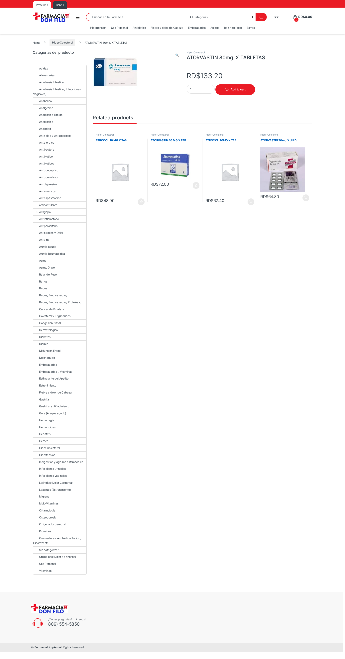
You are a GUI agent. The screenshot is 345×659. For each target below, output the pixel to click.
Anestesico (46, 121)
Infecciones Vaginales (53, 475)
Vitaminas (45, 570)
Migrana (44, 496)
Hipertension (98, 27)
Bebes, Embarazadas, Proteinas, (60, 302)
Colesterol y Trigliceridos (54, 316)
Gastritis (44, 399)
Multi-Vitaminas (48, 503)
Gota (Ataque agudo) (52, 413)
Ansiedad (45, 128)
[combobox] (136, 17)
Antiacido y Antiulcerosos (55, 135)
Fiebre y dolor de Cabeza (167, 27)
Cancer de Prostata (51, 309)
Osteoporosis (47, 517)
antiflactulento (48, 205)
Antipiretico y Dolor (51, 232)
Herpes (43, 441)
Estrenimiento (47, 385)
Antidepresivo (48, 184)
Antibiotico (139, 27)
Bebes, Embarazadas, (53, 295)
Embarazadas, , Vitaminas (55, 371)
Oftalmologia (47, 510)
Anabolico (45, 101)
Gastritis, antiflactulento (54, 406)
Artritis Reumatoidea (52, 253)
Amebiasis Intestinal (51, 82)
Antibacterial (47, 149)
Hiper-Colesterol (62, 42)
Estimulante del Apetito (53, 378)
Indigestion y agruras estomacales (61, 462)
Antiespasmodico (50, 198)
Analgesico (46, 108)
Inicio (276, 17)
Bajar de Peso (233, 27)
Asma (42, 260)
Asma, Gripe (47, 267)
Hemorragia (46, 420)
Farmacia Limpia (46, 647)
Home (36, 42)
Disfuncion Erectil (50, 350)
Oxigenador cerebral (52, 524)
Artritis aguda (47, 246)
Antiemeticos (47, 191)
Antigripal (45, 212)
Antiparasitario (48, 226)
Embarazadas (197, 27)
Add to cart (238, 89)
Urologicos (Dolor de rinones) (57, 556)
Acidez (214, 27)
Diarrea (43, 344)
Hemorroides (47, 427)
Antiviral (44, 239)
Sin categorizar (48, 550)
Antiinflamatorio (49, 219)
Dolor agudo (47, 357)
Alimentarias (47, 75)
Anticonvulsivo (48, 177)
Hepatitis (45, 434)
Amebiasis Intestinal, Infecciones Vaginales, (56, 91)
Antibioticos (46, 163)
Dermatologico (48, 330)
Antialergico (46, 142)
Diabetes (45, 337)
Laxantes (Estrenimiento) (55, 489)
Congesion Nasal (50, 323)
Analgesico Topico (50, 114)
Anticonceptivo (48, 170)
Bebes (43, 288)
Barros (251, 27)
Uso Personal (119, 27)
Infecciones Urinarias (52, 468)
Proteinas (45, 531)
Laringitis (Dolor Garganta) (56, 482)
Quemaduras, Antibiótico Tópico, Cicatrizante (57, 540)
